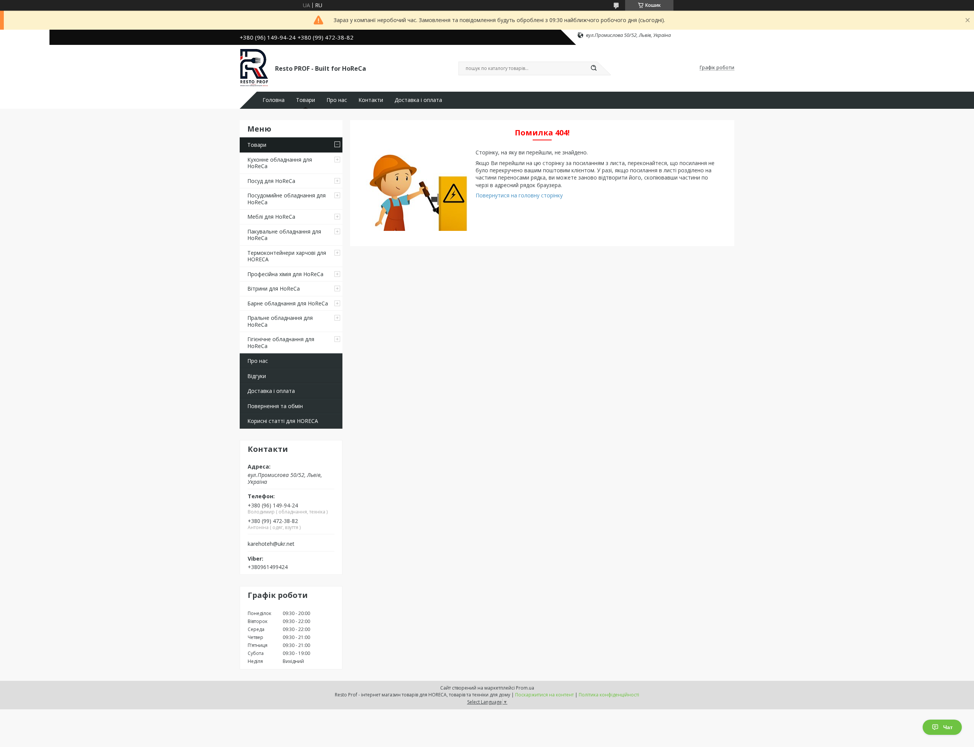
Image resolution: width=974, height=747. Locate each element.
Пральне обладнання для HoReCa (280, 321)
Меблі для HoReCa (271, 216)
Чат (948, 727)
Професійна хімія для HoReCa (285, 274)
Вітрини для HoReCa (273, 288)
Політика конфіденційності (609, 694)
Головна (274, 100)
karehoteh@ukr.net (271, 543)
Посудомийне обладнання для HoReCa (286, 199)
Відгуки (256, 376)
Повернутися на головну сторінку (519, 195)
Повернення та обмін (275, 406)
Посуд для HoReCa (271, 180)
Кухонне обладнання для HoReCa (279, 163)
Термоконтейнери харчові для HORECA (286, 256)
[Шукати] (593, 68)
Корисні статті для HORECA (282, 420)
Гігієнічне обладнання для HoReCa (280, 342)
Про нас (336, 100)
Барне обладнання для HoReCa (287, 303)
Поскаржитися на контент (544, 694)
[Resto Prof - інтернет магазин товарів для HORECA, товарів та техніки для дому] (254, 68)
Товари (305, 100)
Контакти (370, 100)
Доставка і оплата (418, 100)
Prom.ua (525, 688)
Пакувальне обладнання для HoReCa (284, 235)
